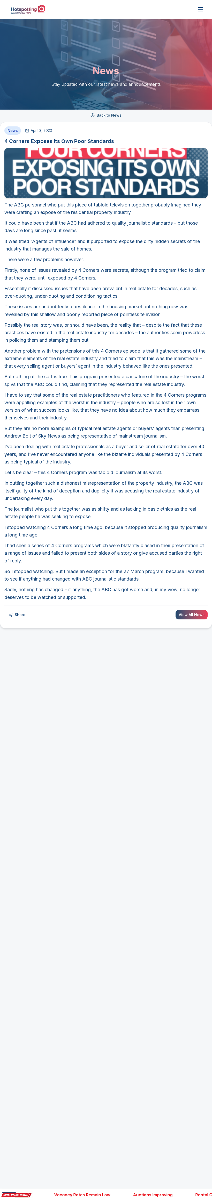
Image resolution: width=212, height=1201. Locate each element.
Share (20, 614)
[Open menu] (200, 9)
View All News (192, 614)
